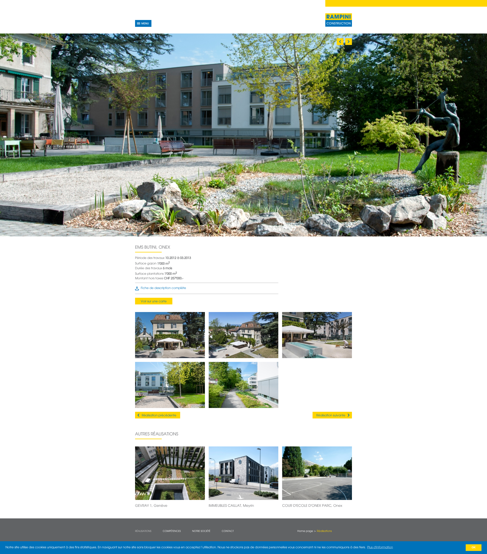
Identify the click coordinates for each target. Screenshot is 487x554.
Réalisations (143, 531)
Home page (305, 531)
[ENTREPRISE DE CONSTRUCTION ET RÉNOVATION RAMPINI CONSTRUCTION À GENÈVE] (338, 20)
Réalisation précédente (159, 415)
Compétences (172, 531)
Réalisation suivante (330, 415)
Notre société (201, 531)
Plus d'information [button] (380, 547)
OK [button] (474, 547)
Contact (228, 531)
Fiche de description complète (163, 288)
